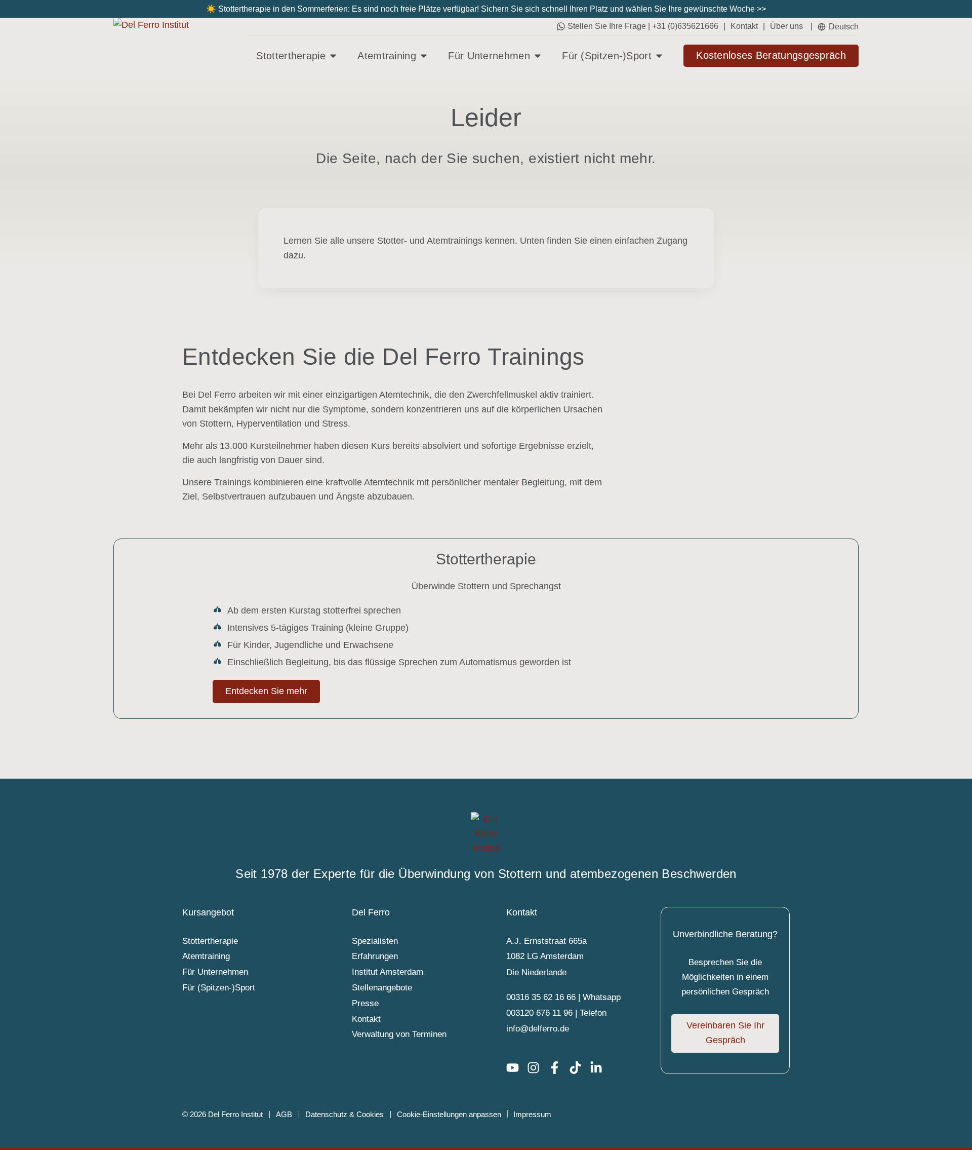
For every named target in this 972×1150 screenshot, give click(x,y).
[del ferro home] (486, 834)
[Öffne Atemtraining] (424, 56)
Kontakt (744, 26)
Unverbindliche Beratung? (725, 934)
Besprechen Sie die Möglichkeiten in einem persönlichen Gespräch (725, 976)
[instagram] (537, 1067)
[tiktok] (579, 1067)
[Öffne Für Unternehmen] (538, 56)
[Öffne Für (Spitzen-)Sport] (659, 56)
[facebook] (558, 1067)
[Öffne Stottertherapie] (333, 56)
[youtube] (516, 1067)
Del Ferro (371, 912)
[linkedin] (600, 1067)
